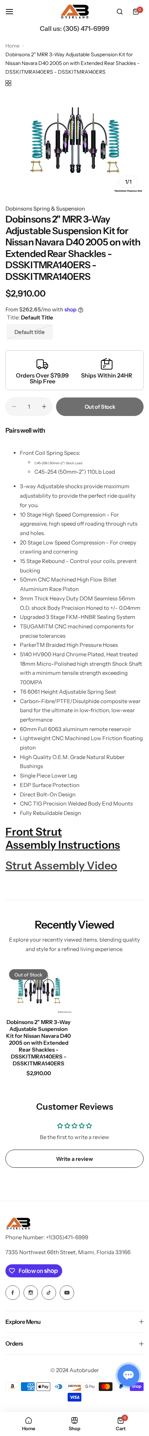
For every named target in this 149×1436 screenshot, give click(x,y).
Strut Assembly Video (61, 865)
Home (12, 45)
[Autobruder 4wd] (74, 11)
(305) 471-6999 (86, 29)
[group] (74, 143)
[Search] (120, 12)
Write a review (74, 1158)
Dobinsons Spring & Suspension (45, 208)
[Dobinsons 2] (38, 989)
